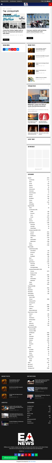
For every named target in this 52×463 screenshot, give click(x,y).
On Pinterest (31, 146)
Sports (30, 218)
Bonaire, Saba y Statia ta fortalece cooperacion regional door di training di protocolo (42, 381)
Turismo (31, 187)
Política (30, 202)
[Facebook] (15, 454)
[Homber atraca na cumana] (31, 79)
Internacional (32, 189)
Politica (30, 301)
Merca (30, 342)
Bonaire (29, 14)
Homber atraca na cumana (41, 77)
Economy (32, 213)
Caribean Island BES (33, 230)
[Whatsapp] (36, 454)
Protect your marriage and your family (42, 63)
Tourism (31, 220)
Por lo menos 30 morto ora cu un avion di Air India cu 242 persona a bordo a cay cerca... (16, 415)
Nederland (32, 280)
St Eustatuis (30, 289)
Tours (30, 321)
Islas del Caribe (32, 192)
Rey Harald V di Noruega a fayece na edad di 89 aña (42, 395)
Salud (30, 181)
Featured (30, 286)
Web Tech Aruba (32, 461)
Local (29, 295)
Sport (30, 258)
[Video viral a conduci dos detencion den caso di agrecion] (33, 128)
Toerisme (31, 260)
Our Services (13, 1)
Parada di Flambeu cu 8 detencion (16, 421)
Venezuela (31, 191)
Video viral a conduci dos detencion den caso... (33, 133)
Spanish (29, 177)
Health (31, 211)
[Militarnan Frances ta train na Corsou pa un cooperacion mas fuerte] (30, 389)
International (31, 222)
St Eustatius (31, 204)
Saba (31, 237)
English (5, 14)
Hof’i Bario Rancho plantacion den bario (43, 122)
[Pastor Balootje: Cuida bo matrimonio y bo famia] (31, 50)
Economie (32, 252)
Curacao (32, 232)
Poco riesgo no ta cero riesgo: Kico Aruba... (32, 122)
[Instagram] (22, 454)
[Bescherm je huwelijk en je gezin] (31, 57)
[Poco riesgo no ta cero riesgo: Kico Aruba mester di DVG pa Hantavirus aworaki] (33, 116)
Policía (30, 200)
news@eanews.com (28, 451)
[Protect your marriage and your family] (31, 65)
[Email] (32, 454)
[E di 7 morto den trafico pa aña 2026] (44, 128)
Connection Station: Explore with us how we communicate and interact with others (13, 32)
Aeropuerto (31, 325)
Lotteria (30, 308)
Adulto (30, 360)
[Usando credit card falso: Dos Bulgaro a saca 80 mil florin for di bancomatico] (5, 408)
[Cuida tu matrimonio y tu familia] (31, 72)
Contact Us (19, 1)
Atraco (30, 353)
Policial (30, 299)
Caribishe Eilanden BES (34, 269)
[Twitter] (19, 454)
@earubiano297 (38, 169)
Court (31, 215)
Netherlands (33, 241)
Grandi (30, 358)
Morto (29, 356)
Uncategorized (31, 368)
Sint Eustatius (33, 239)
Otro (30, 345)
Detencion (31, 351)
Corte (30, 304)
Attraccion (31, 323)
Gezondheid (33, 250)
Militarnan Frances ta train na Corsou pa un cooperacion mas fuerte (41, 389)
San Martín (31, 198)
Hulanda (31, 340)
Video (29, 362)
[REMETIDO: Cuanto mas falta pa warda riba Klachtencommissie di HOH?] (38, 96)
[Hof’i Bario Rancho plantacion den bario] (44, 116)
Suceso (29, 347)
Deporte (30, 185)
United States (33, 228)
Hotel (30, 315)
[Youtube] (29, 454)
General (30, 314)
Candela (31, 355)
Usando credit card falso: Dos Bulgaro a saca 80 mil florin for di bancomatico (16, 407)
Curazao (31, 194)
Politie (30, 282)
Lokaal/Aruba (32, 248)
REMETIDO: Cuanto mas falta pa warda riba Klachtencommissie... (37, 105)
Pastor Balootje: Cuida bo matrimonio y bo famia (41, 49)
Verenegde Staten (34, 267)
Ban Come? (30, 364)
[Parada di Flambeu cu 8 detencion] (5, 423)
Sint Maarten (33, 235)
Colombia (32, 226)
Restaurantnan (32, 319)
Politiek (30, 284)
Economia (31, 306)
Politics (30, 245)
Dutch (29, 246)
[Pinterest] (26, 454)
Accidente (31, 349)
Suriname (31, 343)
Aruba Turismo (31, 312)
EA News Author (6, 35)
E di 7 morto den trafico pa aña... (44, 133)
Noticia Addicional (33, 310)
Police (30, 243)
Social (30, 183)
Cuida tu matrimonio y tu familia (41, 71)
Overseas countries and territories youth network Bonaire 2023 (36, 31)
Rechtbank (32, 256)
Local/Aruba (9, 14)
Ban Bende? (30, 366)
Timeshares (31, 317)
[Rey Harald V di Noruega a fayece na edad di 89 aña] (30, 397)
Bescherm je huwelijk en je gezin (42, 56)
